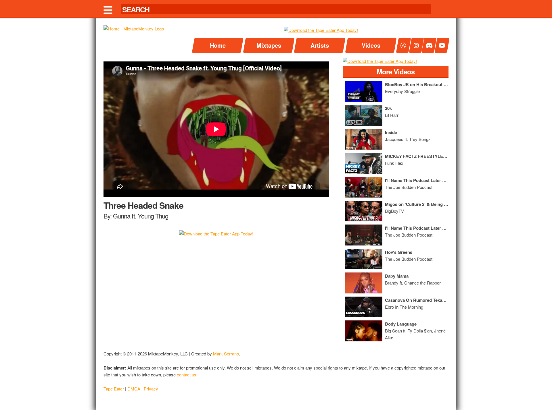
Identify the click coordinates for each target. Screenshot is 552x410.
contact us (186, 375)
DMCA (133, 389)
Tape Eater (113, 389)
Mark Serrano (226, 354)
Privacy (151, 389)
